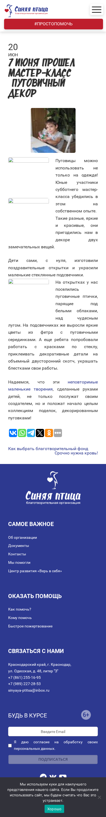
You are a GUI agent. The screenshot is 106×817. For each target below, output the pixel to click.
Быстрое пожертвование (30, 626)
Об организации (22, 537)
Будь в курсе (27, 715)
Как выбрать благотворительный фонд (48, 449)
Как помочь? (19, 609)
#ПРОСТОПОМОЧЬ (53, 23)
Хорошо (54, 809)
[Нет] (99, 797)
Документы (18, 545)
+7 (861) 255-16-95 (24, 677)
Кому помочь (20, 617)
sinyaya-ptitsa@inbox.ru (28, 690)
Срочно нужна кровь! (76, 453)
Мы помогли (19, 562)
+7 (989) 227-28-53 (24, 684)
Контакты (17, 554)
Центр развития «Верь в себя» (35, 571)
